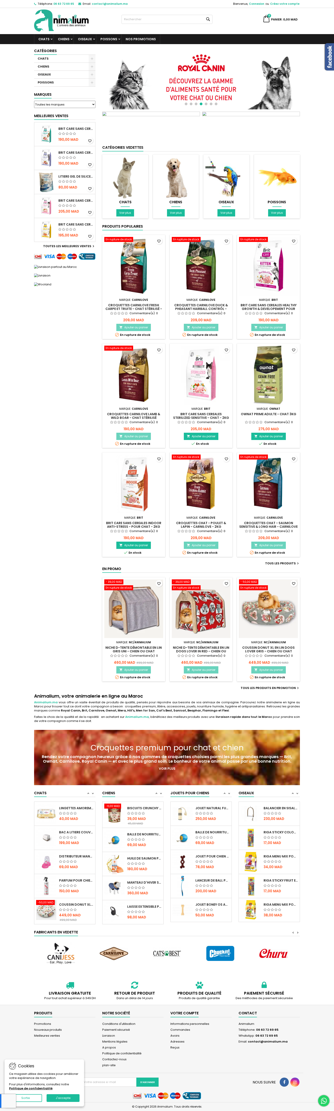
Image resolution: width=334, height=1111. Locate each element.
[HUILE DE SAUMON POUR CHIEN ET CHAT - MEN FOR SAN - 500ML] (114, 837)
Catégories (45, 50)
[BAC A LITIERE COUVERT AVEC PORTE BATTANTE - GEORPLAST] (46, 813)
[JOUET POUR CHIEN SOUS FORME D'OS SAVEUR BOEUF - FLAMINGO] (182, 837)
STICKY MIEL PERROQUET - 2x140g (281, 904)
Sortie (25, 1098)
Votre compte (184, 1013)
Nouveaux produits (48, 1030)
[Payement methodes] (64, 256)
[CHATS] (125, 177)
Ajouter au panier (133, 327)
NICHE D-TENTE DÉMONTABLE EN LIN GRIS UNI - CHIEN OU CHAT (133, 649)
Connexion (256, 4)
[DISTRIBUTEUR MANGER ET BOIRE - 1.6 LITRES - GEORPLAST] (46, 837)
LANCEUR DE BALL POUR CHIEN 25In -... (212, 856)
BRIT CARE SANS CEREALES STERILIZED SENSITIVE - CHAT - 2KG (75, 200)
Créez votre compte (284, 4)
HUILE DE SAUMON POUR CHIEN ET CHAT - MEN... (144, 832)
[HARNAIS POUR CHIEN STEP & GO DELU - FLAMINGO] (114, 910)
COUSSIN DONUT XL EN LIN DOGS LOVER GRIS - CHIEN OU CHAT (268, 649)
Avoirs (174, 1035)
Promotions (42, 1024)
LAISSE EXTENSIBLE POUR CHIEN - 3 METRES (144, 880)
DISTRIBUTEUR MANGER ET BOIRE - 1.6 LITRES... (76, 832)
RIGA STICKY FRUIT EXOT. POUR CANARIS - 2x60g (281, 856)
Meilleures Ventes (51, 115)
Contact (248, 1013)
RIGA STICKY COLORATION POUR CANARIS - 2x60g (281, 808)
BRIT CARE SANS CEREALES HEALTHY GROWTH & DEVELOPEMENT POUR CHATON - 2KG (269, 309)
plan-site (109, 1065)
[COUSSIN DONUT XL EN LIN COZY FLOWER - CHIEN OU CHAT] (46, 886)
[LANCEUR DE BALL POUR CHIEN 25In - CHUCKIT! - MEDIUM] (182, 862)
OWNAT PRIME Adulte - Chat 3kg (268, 414)
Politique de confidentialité (122, 1053)
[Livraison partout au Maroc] (55, 266)
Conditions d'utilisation (118, 1024)
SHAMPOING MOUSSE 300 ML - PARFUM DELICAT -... (76, 906)
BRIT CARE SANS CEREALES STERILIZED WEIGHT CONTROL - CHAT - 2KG (75, 152)
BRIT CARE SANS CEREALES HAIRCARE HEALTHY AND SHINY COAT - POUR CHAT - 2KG (75, 224)
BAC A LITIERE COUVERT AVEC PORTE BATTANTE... (76, 808)
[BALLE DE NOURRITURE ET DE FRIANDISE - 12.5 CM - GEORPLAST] (114, 813)
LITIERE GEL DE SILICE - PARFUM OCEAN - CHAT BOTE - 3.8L (75, 176)
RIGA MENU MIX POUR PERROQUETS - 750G (281, 880)
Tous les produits (282, 563)
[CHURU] (220, 953)
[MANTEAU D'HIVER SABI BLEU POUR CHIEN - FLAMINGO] (114, 862)
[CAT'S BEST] (113, 953)
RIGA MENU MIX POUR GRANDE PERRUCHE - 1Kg (281, 832)
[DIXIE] (273, 953)
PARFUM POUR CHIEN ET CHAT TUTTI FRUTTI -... (76, 856)
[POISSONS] (277, 177)
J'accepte (63, 1098)
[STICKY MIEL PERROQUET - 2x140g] (251, 910)
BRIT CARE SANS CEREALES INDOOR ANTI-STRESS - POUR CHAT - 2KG (133, 525)
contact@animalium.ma (110, 4)
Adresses (177, 1041)
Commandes (180, 1030)
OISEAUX (85, 39)
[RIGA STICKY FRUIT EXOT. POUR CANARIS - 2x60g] (251, 862)
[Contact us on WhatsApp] (323, 1100)
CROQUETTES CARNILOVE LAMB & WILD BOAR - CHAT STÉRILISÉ (133, 416)
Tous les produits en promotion (270, 688)
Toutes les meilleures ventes (69, 246)
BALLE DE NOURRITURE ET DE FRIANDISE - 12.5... (144, 808)
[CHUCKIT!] (167, 953)
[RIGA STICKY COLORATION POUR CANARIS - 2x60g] (251, 813)
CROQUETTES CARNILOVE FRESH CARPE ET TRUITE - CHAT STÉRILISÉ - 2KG (133, 309)
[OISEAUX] (226, 177)
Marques (43, 94)
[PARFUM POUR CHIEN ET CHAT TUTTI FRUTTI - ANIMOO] (46, 862)
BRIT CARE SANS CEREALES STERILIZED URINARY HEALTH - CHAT (75, 129)
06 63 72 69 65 (63, 4)
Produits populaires (122, 226)
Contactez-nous (114, 1059)
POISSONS (108, 39)
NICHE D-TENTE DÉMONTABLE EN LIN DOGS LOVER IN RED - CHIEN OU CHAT (201, 651)
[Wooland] (42, 284)
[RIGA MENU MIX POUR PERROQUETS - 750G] (251, 886)
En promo (111, 568)
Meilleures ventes (47, 1035)
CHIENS (64, 39)
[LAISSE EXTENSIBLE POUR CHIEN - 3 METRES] (114, 886)
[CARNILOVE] (60, 953)
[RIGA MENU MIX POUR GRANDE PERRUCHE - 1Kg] (251, 837)
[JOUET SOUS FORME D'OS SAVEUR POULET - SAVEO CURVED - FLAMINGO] (182, 910)
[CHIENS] (176, 177)
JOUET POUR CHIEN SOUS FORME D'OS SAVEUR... (212, 832)
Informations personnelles (189, 1024)
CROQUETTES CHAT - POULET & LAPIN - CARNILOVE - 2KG (201, 525)
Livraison (108, 1035)
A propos (109, 1047)
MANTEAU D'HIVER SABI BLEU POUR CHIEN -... (144, 856)
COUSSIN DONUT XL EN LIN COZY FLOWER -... (76, 880)
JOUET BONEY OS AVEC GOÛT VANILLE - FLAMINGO (212, 880)
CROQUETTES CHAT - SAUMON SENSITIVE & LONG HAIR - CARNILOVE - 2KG (268, 527)
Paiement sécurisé (116, 1030)
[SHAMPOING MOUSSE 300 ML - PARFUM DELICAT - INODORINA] (46, 912)
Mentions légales (114, 1041)
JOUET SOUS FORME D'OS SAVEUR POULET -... (212, 904)
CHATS (44, 39)
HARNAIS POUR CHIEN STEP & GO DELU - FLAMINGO (144, 904)
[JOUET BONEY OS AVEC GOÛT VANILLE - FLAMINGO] (182, 886)
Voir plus (125, 213)
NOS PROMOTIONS (141, 39)
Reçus (174, 1047)
